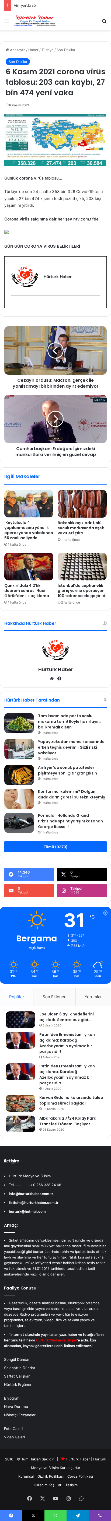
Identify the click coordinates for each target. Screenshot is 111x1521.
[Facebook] (14, 304)
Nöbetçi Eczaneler (20, 1415)
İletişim (72, 1485)
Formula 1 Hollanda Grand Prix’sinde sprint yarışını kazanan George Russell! (70, 821)
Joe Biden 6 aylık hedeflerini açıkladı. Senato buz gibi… (66, 1016)
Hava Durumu (16, 1406)
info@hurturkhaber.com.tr (31, 1193)
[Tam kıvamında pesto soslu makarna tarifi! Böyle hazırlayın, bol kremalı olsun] (19, 723)
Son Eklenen (55, 996)
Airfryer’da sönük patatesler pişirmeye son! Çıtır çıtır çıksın (67, 770)
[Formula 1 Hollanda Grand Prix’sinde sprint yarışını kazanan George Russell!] (19, 823)
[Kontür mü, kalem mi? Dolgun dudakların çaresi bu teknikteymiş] (19, 799)
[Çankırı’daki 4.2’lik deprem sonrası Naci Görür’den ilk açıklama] (28, 566)
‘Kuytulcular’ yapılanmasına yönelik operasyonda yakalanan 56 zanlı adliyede (28, 530)
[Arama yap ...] (104, 23)
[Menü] (6, 23)
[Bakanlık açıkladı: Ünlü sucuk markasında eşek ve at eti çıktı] (82, 504)
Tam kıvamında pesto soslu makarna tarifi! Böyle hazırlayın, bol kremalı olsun (69, 721)
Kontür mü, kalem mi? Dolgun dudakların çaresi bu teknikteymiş (71, 794)
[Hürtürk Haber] (35, 21)
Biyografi (11, 1398)
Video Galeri (14, 1437)
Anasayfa (17, 50)
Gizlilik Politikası (50, 1476)
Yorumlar (93, 996)
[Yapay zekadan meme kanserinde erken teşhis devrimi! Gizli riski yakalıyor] (19, 749)
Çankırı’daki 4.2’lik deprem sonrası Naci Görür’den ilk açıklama (26, 590)
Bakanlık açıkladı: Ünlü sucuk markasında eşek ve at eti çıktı (81, 528)
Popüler (16, 996)
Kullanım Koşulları (48, 1485)
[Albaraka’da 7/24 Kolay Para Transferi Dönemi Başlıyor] (20, 1124)
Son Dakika (66, 50)
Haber (33, 50)
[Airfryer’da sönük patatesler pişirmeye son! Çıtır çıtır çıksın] (19, 775)
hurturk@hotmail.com (27, 1211)
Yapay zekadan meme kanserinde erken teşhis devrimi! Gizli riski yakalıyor (71, 747)
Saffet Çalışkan (17, 1376)
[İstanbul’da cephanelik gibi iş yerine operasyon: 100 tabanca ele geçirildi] (82, 566)
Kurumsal (26, 1476)
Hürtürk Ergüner (18, 1384)
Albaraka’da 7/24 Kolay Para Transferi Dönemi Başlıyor (67, 1121)
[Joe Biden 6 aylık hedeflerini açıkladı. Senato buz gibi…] (20, 1019)
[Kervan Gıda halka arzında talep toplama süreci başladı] (20, 1103)
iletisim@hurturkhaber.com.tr (33, 1202)
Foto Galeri (13, 1429)
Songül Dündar (17, 1359)
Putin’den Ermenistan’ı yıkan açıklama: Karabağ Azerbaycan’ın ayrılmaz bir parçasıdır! (67, 1043)
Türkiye (47, 50)
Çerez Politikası (80, 1476)
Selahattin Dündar (19, 1368)
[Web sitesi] (51, 678)
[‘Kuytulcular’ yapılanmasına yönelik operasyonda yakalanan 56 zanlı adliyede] (28, 503)
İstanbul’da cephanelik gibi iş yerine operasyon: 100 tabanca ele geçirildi (82, 590)
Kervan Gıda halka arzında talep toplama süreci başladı (71, 1100)
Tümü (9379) (56, 846)
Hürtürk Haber (55, 669)
